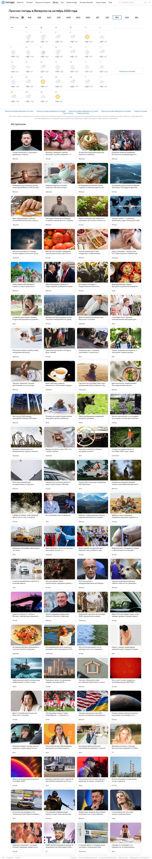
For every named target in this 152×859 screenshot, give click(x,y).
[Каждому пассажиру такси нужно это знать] (26, 541)
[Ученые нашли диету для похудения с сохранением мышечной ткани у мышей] (92, 244)
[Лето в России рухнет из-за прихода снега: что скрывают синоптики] (92, 640)
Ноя (127, 17)
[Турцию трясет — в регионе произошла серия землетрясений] (125, 211)
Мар (49, 17)
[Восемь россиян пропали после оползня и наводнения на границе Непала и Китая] (59, 310)
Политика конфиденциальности (87, 857)
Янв (29, 17)
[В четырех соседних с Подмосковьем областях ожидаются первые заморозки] (92, 277)
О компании (9, 857)
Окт (117, 17)
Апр (58, 17)
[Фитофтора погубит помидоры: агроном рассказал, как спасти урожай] (59, 244)
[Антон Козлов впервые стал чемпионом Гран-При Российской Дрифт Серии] (26, 805)
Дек (136, 17)
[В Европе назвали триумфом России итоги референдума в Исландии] (125, 145)
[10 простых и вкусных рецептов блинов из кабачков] (92, 145)
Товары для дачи (82, 113)
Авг (97, 17)
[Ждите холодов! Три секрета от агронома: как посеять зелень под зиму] (92, 211)
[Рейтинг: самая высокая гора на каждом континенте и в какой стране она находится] (92, 508)
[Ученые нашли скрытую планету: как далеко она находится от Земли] (125, 706)
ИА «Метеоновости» (144, 857)
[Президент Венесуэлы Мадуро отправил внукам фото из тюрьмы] (59, 211)
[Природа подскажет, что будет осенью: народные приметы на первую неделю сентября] (26, 838)
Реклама (17, 857)
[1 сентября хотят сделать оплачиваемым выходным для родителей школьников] (125, 310)
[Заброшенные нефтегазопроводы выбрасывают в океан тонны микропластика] (26, 673)
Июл (88, 17)
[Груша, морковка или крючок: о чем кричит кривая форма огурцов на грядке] (125, 343)
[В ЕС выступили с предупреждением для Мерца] (92, 574)
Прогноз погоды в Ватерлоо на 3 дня (19, 111)
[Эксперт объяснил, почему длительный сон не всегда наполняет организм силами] (26, 376)
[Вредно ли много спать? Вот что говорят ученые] (59, 442)
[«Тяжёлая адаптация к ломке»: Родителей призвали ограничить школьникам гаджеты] (26, 310)
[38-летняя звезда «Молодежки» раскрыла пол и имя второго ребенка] (59, 739)
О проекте (73, 857)
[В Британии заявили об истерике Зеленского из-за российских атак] (92, 805)
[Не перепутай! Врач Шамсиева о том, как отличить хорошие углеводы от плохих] (26, 640)
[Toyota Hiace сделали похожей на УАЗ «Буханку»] (92, 475)
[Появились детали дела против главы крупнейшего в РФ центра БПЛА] (26, 178)
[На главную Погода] (9, 2)
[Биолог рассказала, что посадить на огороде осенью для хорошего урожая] (125, 409)
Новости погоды (140, 111)
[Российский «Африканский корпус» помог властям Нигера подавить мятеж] (59, 805)
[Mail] (3, 2)
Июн (78, 17)
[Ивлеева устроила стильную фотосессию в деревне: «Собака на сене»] (125, 739)
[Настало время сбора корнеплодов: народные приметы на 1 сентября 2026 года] (59, 574)
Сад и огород (68, 113)
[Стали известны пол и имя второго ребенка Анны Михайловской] (125, 805)
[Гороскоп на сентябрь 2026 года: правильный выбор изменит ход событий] (92, 376)
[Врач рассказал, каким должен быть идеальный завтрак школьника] (125, 376)
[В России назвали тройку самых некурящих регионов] (26, 343)
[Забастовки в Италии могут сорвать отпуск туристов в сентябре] (26, 277)
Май (68, 17)
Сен (107, 17)
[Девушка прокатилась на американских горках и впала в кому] (26, 442)
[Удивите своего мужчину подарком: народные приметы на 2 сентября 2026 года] (125, 508)
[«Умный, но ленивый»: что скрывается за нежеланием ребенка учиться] (125, 838)
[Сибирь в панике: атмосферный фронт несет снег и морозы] (26, 508)
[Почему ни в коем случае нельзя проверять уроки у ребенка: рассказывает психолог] (59, 409)
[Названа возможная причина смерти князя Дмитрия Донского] (125, 475)
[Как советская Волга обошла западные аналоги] (92, 442)
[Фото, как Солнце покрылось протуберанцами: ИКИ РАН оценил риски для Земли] (125, 673)
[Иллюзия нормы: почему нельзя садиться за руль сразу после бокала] (26, 739)
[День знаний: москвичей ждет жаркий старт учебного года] (92, 541)
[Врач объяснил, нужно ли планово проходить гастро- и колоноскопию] (59, 541)
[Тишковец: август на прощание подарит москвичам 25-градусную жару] (59, 673)
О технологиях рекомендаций (107, 857)
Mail (3, 857)
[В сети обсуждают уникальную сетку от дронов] (125, 772)
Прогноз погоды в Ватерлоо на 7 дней (83, 111)
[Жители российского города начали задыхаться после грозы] (26, 244)
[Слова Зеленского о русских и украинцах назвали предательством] (26, 145)
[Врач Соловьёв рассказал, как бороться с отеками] (92, 310)
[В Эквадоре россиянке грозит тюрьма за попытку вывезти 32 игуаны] (92, 178)
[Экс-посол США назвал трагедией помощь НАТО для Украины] (26, 409)
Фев (39, 17)
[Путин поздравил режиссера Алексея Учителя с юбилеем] (59, 607)
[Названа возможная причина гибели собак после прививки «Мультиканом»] (125, 574)
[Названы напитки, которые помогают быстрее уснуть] (59, 178)
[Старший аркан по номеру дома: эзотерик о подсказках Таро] (92, 838)
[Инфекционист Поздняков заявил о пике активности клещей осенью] (125, 541)
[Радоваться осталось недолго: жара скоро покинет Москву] (59, 475)
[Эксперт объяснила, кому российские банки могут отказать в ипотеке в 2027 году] (92, 673)
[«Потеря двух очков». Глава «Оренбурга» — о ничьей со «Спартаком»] (59, 706)
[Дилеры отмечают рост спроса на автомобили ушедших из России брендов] (59, 772)
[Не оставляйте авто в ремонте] (59, 508)
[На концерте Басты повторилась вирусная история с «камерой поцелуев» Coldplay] (92, 772)
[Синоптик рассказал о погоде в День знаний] (59, 343)
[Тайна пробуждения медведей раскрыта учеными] (92, 409)
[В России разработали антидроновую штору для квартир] (26, 475)
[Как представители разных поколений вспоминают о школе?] (92, 739)
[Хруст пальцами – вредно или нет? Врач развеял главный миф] (125, 244)
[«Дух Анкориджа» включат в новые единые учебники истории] (59, 277)
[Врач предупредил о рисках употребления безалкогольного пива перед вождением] (26, 211)
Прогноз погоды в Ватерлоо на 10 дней (116, 111)
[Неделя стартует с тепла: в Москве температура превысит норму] (26, 607)
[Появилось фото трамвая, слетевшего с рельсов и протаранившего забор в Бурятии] (92, 343)
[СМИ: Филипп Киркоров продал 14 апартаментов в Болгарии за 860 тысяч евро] (59, 838)
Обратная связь (123, 857)
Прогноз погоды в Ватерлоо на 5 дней (51, 111)
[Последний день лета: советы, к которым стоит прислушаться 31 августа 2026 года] (59, 640)
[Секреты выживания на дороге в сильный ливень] (26, 574)
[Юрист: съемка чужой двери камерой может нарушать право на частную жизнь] (125, 640)
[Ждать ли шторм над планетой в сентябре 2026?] (26, 772)
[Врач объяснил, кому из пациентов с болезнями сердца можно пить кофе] (59, 376)
